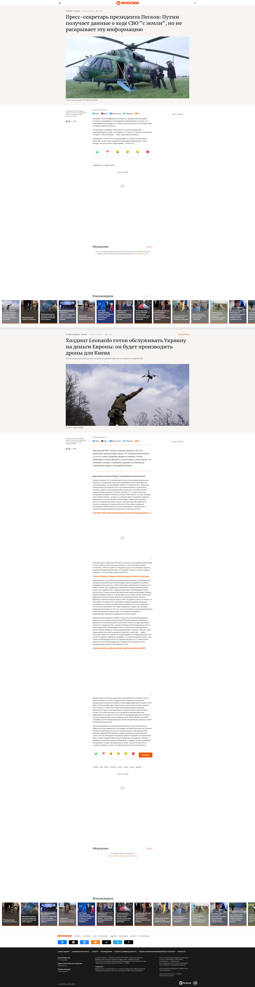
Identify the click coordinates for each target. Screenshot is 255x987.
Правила (149, 247)
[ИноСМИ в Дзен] (73, 942)
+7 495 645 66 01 (63, 971)
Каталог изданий (63, 951)
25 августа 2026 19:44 (96, 334)
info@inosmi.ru (62, 965)
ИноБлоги (133, 936)
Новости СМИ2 (122, 172)
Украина (95, 767)
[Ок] (137, 114)
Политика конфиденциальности (125, 951)
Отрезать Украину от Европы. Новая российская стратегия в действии (121, 576)
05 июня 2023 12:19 (88, 11)
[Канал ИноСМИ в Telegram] (117, 942)
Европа (106, 767)
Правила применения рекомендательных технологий (157, 951)
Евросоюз (138, 767)
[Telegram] (128, 114)
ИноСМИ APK (181, 951)
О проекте (95, 951)
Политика (113, 767)
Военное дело (103, 936)
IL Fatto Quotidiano (73, 334)
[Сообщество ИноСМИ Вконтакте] (84, 942)
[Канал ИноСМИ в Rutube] (106, 942)
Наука (95, 936)
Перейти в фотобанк (92, 100)
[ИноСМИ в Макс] (62, 942)
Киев (101, 767)
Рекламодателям (106, 951)
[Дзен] (104, 114)
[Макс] (96, 114)
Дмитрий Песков (110, 165)
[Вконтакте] (115, 114)
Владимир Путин (98, 165)
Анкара (132, 767)
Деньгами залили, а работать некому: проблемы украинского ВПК (119, 648)
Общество (113, 936)
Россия (77, 11)
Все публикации (144, 936)
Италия (84, 334)
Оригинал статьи (183, 334)
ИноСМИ (69, 11)
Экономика (87, 936)
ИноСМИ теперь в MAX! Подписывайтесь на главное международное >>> (122, 513)
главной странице (142, 253)
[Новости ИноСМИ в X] (128, 942)
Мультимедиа (123, 936)
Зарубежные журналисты (80, 951)
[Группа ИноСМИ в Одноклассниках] (95, 942)
